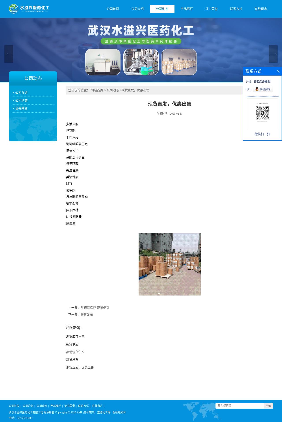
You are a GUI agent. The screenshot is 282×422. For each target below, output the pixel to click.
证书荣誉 (211, 9)
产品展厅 (187, 9)
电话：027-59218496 (20, 418)
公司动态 (162, 9)
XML (80, 412)
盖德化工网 (103, 412)
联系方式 (236, 9)
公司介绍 (137, 9)
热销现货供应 (75, 352)
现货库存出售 (75, 336)
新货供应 (72, 344)
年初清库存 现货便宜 (95, 307)
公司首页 (113, 9)
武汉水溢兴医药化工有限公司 (26, 412)
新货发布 (87, 314)
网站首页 (97, 90)
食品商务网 (119, 412)
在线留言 (261, 9)
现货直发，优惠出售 (80, 367)
